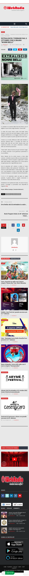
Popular (9, 508)
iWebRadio (5, 44)
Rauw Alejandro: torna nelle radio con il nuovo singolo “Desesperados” (13, 365)
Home (5, 566)
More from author (15, 258)
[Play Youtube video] (14, 459)
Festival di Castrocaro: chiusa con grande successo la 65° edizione (13, 417)
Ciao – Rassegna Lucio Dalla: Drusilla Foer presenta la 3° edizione (14, 339)
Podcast (15, 566)
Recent (3, 508)
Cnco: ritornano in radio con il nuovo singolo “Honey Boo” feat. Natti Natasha (13, 282)
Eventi (19, 566)
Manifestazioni (5, 289)
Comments (16, 508)
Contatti (14, 568)
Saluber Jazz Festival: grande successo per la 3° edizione (14, 312)
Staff (23, 566)
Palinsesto (9, 566)
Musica (3, 32)
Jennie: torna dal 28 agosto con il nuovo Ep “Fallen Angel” (17, 513)
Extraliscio (8, 194)
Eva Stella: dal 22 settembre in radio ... (14, 204)
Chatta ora (10, 573)
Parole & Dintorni (16, 194)
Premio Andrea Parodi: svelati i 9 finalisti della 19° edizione (17, 521)
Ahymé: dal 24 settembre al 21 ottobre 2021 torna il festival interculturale (14, 391)
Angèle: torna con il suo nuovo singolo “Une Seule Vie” (16, 528)
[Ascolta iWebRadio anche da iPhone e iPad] (14, 543)
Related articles (6, 258)
